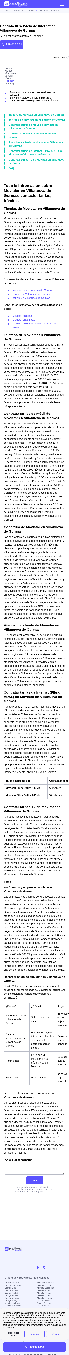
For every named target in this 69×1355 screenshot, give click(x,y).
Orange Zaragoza (12, 1301)
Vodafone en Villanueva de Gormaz (33, 290)
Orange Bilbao (11, 1288)
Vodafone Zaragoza (45, 1283)
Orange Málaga (11, 1290)
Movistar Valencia (44, 1295)
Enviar (35, 1180)
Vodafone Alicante (13, 1303)
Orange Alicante (12, 1283)
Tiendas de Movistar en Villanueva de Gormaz (36, 114)
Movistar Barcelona (45, 1288)
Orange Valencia (12, 1298)
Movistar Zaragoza (45, 1298)
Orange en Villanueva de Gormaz (32, 294)
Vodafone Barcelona (14, 1306)
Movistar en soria (22, 316)
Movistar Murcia (44, 1293)
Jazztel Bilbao (43, 1306)
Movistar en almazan (24, 319)
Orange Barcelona (13, 1285)
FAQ (11, 168)
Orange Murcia (11, 1295)
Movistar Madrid (44, 1290)
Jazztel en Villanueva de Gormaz (31, 298)
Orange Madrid (11, 1293)
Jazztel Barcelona (45, 1303)
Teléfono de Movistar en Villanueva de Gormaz (37, 119)
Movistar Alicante (44, 1285)
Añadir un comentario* (18, 1159)
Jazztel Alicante (44, 1301)
